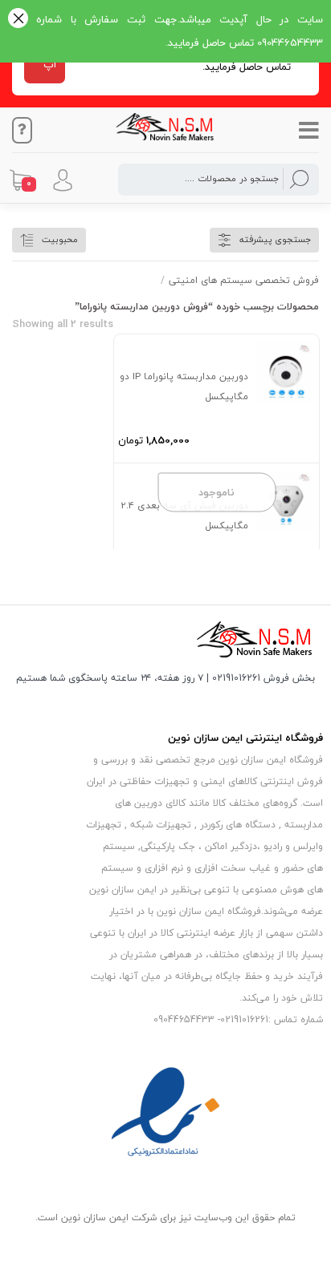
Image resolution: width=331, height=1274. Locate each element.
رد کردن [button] (18, 19)
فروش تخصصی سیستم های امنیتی (244, 280)
